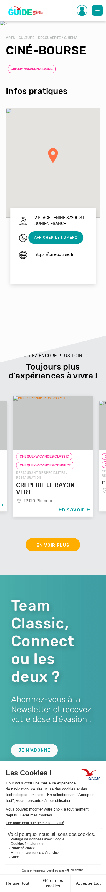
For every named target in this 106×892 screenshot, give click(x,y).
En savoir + (74, 510)
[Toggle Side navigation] (82, 10)
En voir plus (53, 545)
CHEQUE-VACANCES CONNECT (45, 465)
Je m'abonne (34, 750)
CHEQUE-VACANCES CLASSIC (32, 69)
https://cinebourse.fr (54, 254)
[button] (53, 155)
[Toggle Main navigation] (97, 10)
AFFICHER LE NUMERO (56, 237)
